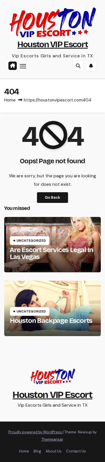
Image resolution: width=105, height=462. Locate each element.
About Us (54, 451)
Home (10, 100)
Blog (37, 451)
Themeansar (52, 439)
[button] (78, 65)
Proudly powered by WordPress (35, 432)
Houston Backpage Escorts (51, 321)
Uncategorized (31, 240)
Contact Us (76, 451)
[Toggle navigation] (23, 66)
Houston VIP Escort (52, 44)
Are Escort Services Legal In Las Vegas (51, 253)
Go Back (52, 197)
